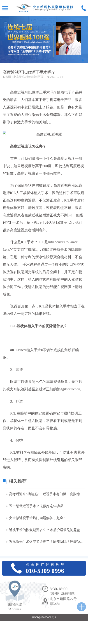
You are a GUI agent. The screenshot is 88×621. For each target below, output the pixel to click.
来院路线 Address (15, 606)
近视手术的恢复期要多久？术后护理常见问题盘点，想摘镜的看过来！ (46, 530)
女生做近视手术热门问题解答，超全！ (38, 518)
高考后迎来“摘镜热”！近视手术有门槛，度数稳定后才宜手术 (46, 494)
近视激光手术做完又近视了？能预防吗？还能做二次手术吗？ (46, 542)
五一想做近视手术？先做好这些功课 (36, 506)
